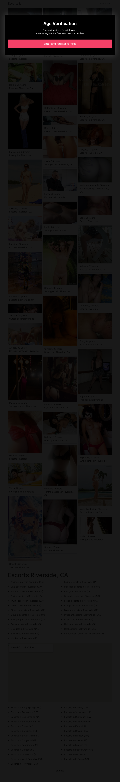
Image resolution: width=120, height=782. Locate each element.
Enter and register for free (60, 43)
